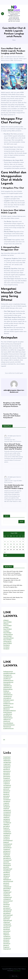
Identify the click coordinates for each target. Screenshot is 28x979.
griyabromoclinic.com (8, 728)
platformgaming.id (7, 915)
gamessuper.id (6, 776)
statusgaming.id (7, 925)
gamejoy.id (6, 902)
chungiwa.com (6, 701)
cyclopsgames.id (7, 886)
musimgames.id (7, 785)
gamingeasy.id (6, 908)
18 (7, 547)
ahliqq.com (6, 623)
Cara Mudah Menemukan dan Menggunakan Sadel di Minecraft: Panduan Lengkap (12, 580)
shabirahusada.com (8, 717)
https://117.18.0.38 (7, 636)
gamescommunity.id (8, 881)
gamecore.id (6, 789)
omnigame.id (6, 838)
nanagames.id (6, 895)
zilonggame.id (6, 815)
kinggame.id (6, 947)
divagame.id (6, 804)
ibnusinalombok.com (8, 723)
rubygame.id (6, 817)
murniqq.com (6, 646)
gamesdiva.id (6, 774)
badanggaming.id (7, 868)
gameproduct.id (7, 865)
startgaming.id (6, 765)
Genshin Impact (9, 58)
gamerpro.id (6, 906)
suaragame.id (6, 835)
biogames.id (6, 828)
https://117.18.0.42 (7, 629)
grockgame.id (6, 820)
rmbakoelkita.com (7, 685)
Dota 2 (2, 58)
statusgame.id (6, 767)
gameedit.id (6, 867)
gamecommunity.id (7, 900)
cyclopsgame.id (7, 899)
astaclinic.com (6, 721)
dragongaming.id (7, 920)
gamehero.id (6, 792)
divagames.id (6, 781)
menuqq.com (6, 648)
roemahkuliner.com (7, 676)
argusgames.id (6, 813)
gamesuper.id (6, 796)
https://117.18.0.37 (7, 639)
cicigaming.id (6, 854)
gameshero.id (6, 769)
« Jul (5, 555)
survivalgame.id (7, 822)
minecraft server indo (9, 439)
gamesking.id (6, 929)
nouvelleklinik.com (7, 714)
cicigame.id (6, 877)
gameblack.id (6, 872)
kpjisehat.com (6, 705)
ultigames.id (6, 934)
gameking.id (6, 941)
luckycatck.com (6, 684)
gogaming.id (6, 918)
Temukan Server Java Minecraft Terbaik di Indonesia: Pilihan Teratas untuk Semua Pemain (13, 592)
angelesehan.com (7, 687)
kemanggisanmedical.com (9, 710)
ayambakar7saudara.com (9, 673)
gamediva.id (6, 794)
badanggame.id (7, 879)
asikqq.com (6, 620)
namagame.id (6, 806)
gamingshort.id (7, 858)
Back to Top (14, 976)
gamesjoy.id (6, 883)
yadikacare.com (7, 719)
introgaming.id (7, 831)
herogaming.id (6, 757)
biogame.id (6, 842)
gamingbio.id (6, 826)
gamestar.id (6, 797)
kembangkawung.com (8, 700)
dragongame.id (7, 948)
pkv (4, 739)
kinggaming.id (6, 916)
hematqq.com (6, 645)
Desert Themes (16, 970)
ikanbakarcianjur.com (8, 703)
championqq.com (7, 641)
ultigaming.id (6, 922)
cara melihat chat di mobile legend (14, 373)
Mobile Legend (22, 58)
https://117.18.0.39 (7, 625)
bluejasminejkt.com (8, 689)
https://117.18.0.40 (7, 643)
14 (17, 544)
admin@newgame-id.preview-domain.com (14, 56)
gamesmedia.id (7, 888)
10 (4, 544)
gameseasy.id (6, 927)
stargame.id (6, 808)
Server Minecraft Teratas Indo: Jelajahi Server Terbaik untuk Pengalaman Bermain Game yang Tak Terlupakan (13, 573)
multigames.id (6, 936)
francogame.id (6, 870)
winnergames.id (7, 812)
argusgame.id (6, 819)
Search (7, 516)
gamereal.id (6, 861)
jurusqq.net (6, 627)
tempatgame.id (7, 845)
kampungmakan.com (8, 682)
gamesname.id (6, 931)
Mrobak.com (6, 691)
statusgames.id (7, 938)
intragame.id (6, 837)
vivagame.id (6, 803)
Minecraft (16, 58)
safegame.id (6, 824)
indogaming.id (6, 760)
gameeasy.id (6, 940)
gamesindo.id (6, 773)
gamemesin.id (6, 790)
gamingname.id (7, 911)
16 (23, 544)
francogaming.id (7, 860)
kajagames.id (6, 890)
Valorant (3, 60)
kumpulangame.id (7, 844)
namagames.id (6, 787)
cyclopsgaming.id (7, 897)
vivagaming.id (6, 764)
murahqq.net (6, 630)
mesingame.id (6, 801)
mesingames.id (6, 780)
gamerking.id (6, 904)
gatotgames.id (6, 851)
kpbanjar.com (6, 708)
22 (20, 547)
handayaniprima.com (8, 680)
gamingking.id (6, 913)
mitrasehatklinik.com (8, 707)
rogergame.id (6, 874)
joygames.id (6, 884)
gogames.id (6, 932)
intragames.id (6, 829)
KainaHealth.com (7, 716)
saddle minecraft (8, 480)
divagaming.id (6, 758)
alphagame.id (6, 876)
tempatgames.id (7, 833)
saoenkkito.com (7, 678)
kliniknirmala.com (7, 712)
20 (14, 547)
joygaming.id (6, 893)
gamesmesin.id (6, 771)
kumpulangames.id (7, 840)
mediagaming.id (7, 892)
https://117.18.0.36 (7, 622)
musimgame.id (6, 799)
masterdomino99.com (8, 638)
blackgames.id (6, 852)
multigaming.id (7, 924)
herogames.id (6, 778)
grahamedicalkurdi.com (9, 724)
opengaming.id (7, 810)
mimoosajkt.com (7, 698)
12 (10, 544)
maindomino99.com (8, 634)
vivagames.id (6, 783)
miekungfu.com (7, 692)
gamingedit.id (6, 856)
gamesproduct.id (7, 847)
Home (14, 40)
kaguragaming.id (7, 909)
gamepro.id (6, 945)
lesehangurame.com (8, 671)
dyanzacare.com (7, 726)
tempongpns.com (7, 675)
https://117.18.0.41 (7, 632)
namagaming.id (7, 762)
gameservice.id (6, 863)
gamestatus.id (6, 943)
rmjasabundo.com (7, 696)
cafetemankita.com (7, 694)
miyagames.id (6, 849)
